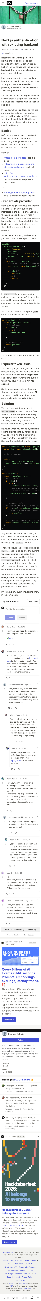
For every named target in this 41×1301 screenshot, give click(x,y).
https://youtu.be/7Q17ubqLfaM (19, 192)
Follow (20, 1040)
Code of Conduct (13, 935)
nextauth (14, 49)
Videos (33, 1260)
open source (23, 1284)
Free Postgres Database (13, 1274)
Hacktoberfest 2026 (14, 1225)
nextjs (5, 49)
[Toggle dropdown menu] (37, 626)
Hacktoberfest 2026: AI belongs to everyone (17, 1211)
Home (5, 1260)
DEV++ (26, 1260)
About (22, 1270)
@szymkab (16, 760)
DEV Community (22, 1080)
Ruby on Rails (26, 1288)
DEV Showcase (12, 1270)
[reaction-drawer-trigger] (5, 1297)
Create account (31, 3)
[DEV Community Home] (9, 3)
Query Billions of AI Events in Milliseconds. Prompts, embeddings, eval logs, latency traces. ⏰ (20, 977)
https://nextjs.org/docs (15, 158)
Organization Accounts (27, 1267)
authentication (27, 49)
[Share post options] (37, 1297)
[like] (7, 810)
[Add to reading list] (24, 1297)
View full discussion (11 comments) (20, 929)
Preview (21, 618)
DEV (11, 1286)
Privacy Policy (27, 1277)
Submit (10, 618)
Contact (30, 1270)
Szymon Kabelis (14, 26)
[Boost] (32, 1297)
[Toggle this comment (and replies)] (3, 631)
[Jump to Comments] (14, 1297)
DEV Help (29, 1264)
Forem (11, 1284)
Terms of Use (20, 1280)
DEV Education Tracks (15, 1264)
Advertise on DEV (10, 1267)
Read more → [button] (9, 1242)
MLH (35, 1274)
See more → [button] (9, 1019)
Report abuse (29, 935)
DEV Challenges (16, 1260)
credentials (7, 53)
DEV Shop (28, 1274)
